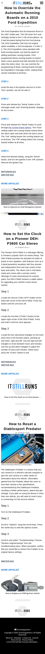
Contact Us (26, 638)
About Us (9, 638)
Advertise (17, 638)
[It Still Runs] (22, 3)
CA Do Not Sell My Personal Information (21, 642)
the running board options (19, 128)
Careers (35, 638)
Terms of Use (16, 640)
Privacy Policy (27, 640)
